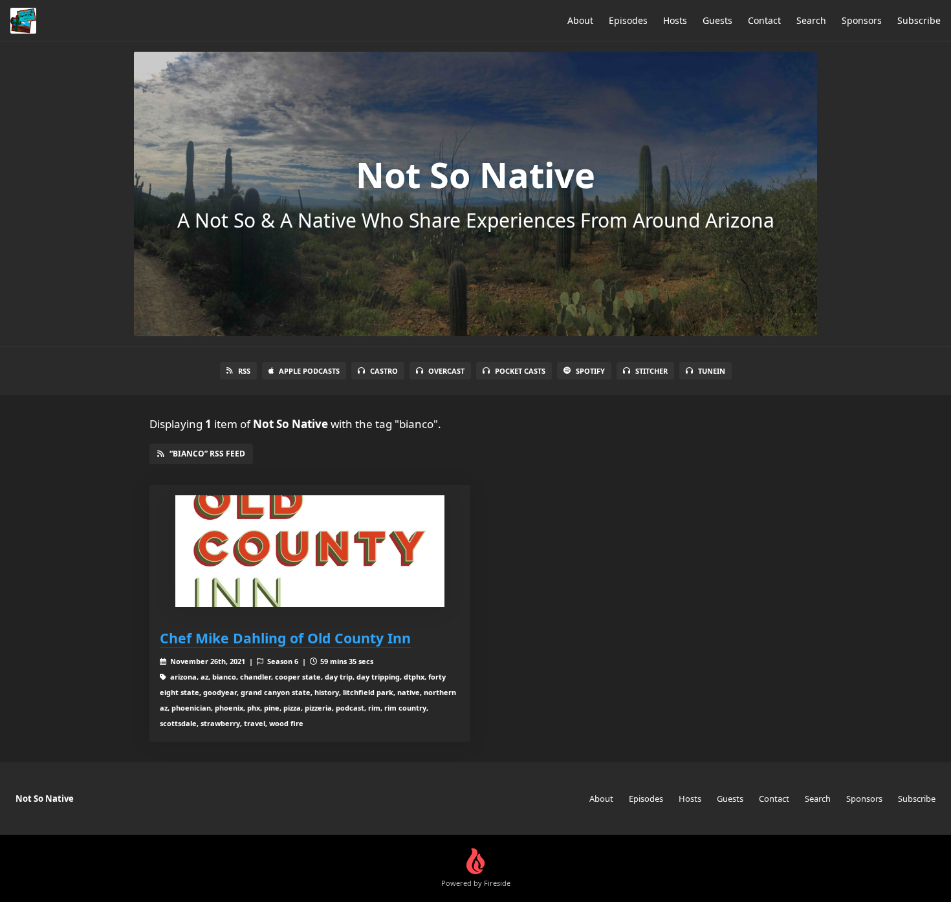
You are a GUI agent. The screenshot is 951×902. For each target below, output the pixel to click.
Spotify (590, 371)
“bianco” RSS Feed (207, 453)
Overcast (446, 371)
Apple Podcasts (309, 371)
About (580, 20)
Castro (384, 371)
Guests (717, 20)
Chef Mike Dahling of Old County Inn (285, 637)
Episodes (628, 20)
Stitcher (651, 371)
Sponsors (862, 20)
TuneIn (711, 371)
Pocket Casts (520, 371)
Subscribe (919, 20)
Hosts (675, 20)
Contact (764, 20)
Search (811, 20)
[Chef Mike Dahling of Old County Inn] (309, 551)
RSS (244, 371)
